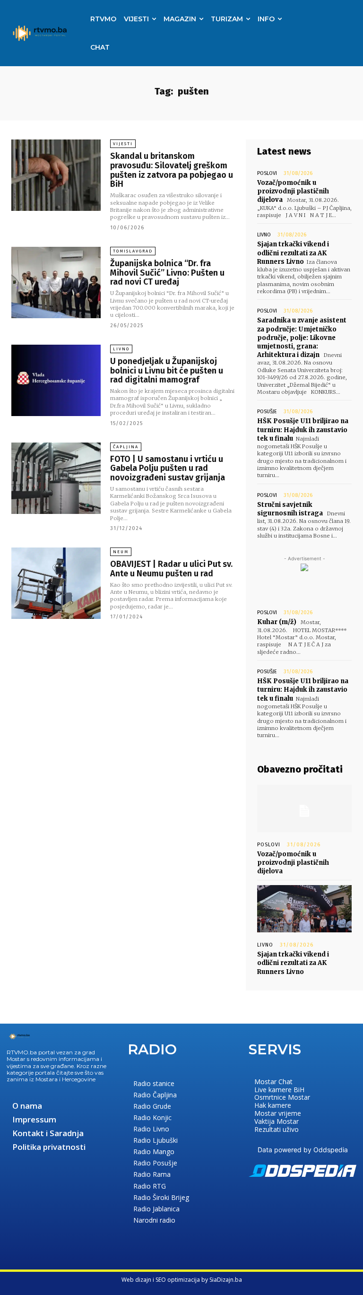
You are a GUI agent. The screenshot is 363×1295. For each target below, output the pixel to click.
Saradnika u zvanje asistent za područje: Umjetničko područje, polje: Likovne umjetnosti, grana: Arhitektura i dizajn (301, 337)
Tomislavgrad (133, 251)
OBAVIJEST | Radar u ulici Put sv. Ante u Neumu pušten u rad (171, 569)
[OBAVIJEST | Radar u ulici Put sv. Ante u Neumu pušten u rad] (56, 583)
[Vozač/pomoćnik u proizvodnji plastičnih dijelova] (304, 808)
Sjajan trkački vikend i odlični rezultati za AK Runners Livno (293, 252)
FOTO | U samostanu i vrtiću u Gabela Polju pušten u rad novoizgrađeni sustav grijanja (167, 468)
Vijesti (123, 143)
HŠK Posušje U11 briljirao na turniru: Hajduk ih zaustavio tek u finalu (302, 429)
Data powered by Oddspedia (303, 1150)
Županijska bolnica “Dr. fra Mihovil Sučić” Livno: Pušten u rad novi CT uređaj (167, 272)
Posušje (267, 411)
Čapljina (125, 446)
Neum (121, 551)
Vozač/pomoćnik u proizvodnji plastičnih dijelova (293, 191)
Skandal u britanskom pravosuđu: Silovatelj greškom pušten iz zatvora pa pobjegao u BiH (171, 170)
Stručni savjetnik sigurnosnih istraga (290, 509)
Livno (121, 349)
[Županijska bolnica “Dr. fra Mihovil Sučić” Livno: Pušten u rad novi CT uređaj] (56, 282)
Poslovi (267, 173)
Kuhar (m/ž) (276, 622)
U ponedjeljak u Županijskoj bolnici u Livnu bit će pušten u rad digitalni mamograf (166, 370)
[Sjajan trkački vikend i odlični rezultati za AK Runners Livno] (304, 908)
